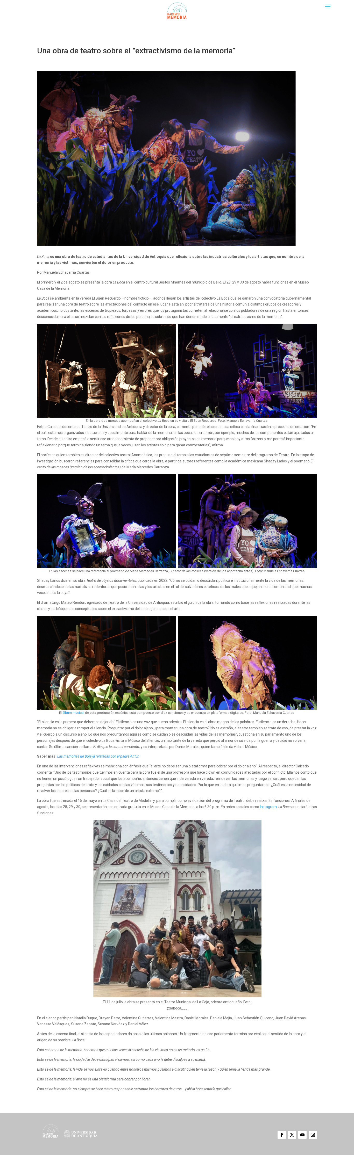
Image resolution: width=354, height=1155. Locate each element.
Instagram (268, 807)
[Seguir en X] (292, 1135)
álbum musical (73, 713)
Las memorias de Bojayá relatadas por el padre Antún (98, 756)
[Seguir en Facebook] (282, 1135)
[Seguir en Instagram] (313, 1135)
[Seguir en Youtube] (302, 1135)
